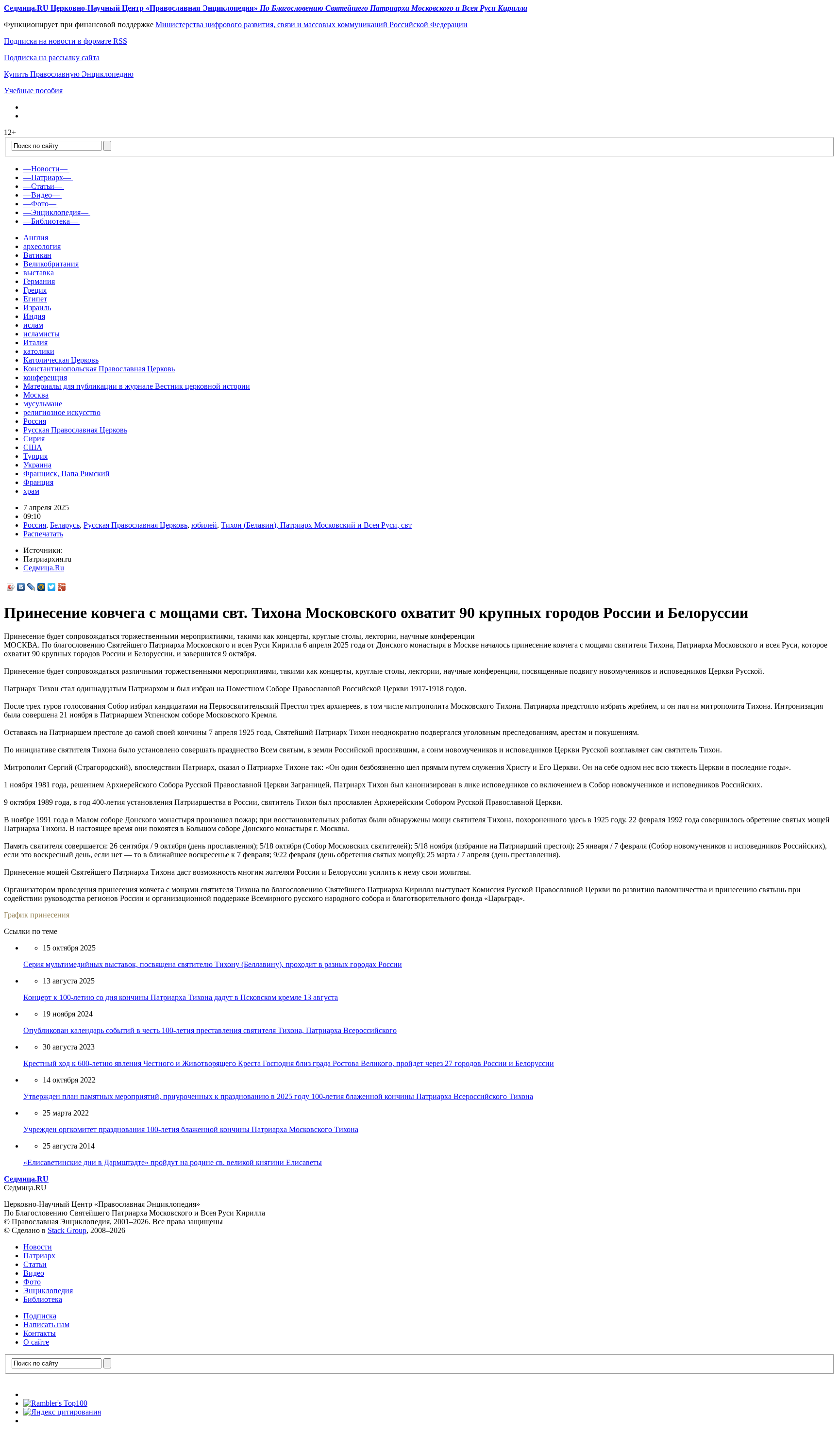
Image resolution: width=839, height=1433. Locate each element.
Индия (34, 316)
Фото (32, 1282)
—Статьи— (42, 186)
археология (42, 246)
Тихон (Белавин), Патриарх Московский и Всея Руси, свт (316, 525)
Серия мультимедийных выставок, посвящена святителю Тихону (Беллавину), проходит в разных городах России (212, 964)
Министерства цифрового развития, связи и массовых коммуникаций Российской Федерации (311, 24)
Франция (38, 482)
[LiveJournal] (31, 587)
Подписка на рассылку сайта (52, 57)
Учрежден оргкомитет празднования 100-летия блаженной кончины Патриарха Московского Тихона (190, 1129)
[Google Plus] (62, 587)
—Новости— (45, 169)
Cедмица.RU (26, 1179)
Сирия (34, 438)
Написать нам (46, 1324)
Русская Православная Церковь (75, 430)
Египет (35, 299)
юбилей (204, 525)
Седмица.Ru (43, 568)
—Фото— (39, 204)
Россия (34, 421)
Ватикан (37, 255)
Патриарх (39, 1255)
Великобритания (51, 264)
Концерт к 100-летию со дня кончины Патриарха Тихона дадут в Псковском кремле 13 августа (180, 997)
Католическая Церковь (61, 360)
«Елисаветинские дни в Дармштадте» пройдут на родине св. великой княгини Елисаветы (172, 1162)
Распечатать (43, 534)
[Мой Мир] (41, 587)
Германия (39, 281)
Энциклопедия (48, 1290)
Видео (33, 1273)
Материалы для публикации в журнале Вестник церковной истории (136, 386)
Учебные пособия (33, 90)
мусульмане (42, 404)
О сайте (36, 1342)
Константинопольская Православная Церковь (99, 369)
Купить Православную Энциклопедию (69, 74)
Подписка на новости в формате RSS (65, 41)
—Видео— (41, 195)
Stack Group (67, 1230)
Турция (35, 456)
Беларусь (65, 525)
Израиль (37, 307)
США (32, 447)
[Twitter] (52, 587)
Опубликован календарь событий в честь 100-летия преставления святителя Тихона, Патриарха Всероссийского (210, 1030)
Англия (35, 237)
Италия (35, 342)
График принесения (36, 915)
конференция (45, 377)
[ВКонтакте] (21, 587)
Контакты (39, 1333)
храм (31, 491)
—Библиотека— (50, 221)
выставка (38, 272)
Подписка (39, 1316)
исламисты (41, 334)
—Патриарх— (47, 177)
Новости (37, 1247)
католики (38, 351)
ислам (33, 325)
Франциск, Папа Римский (66, 473)
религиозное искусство (62, 412)
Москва (36, 395)
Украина (37, 465)
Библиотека (42, 1299)
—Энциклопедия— (55, 212)
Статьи (35, 1264)
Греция (35, 290)
